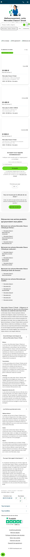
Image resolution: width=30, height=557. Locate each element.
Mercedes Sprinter (8, 300)
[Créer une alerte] (3, 554)
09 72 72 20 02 (7, 498)
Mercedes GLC (7, 286)
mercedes (19, 490)
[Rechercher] (24, 25)
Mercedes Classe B (8, 292)
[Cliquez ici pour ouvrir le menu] (27, 2)
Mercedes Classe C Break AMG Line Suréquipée (7, 232)
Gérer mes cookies (15, 538)
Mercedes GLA (7, 295)
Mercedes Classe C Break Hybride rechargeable (7, 259)
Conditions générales (15, 530)
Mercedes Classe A (8, 284)
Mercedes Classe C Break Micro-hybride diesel (7, 254)
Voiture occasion (12, 490)
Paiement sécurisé (15, 540)
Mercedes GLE (7, 297)
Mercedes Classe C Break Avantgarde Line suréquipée (7, 238)
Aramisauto (4, 490)
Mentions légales (15, 532)
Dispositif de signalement (15, 543)
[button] (16, 28)
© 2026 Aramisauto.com (15, 548)
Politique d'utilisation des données (15, 535)
